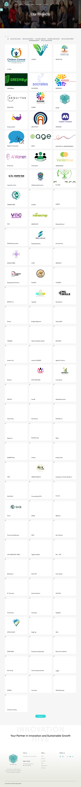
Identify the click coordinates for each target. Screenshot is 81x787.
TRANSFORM (16, 193)
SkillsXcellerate (40, 232)
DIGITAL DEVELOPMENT (67, 39)
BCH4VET (64, 329)
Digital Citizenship (16, 135)
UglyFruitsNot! (40, 543)
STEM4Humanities (16, 232)
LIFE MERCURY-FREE (16, 543)
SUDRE (40, 96)
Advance (16, 427)
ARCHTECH (40, 116)
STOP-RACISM (40, 368)
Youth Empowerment (40, 659)
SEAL (65, 427)
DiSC (40, 524)
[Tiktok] (72, 756)
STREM (16, 679)
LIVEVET (40, 48)
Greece (35, 756)
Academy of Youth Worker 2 (64, 465)
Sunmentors (65, 232)
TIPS (16, 465)
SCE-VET (40, 562)
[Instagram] (67, 756)
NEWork (65, 504)
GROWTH (64, 252)
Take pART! (65, 310)
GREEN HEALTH (40, 465)
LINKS (65, 659)
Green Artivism (40, 582)
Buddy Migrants (40, 310)
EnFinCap (16, 659)
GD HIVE (65, 582)
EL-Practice (16, 582)
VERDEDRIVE (64, 154)
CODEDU (65, 271)
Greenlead (40, 154)
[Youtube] (70, 756)
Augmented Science (16, 271)
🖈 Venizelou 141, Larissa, (28, 756)
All (8, 39)
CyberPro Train (16, 174)
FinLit (16, 504)
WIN (64, 621)
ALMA (65, 96)
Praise (16, 310)
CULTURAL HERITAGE (40, 39)
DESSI (40, 504)
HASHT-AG (65, 48)
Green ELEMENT (40, 349)
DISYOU (16, 388)
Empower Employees (40, 640)
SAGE (40, 135)
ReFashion (16, 562)
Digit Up (40, 621)
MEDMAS (64, 116)
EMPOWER (16, 640)
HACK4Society (65, 679)
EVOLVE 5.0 (65, 407)
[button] (1, 9)
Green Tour (16, 349)
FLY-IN (64, 485)
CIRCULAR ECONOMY (27, 39)
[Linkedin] (62, 756)
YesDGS (40, 290)
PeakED (40, 271)
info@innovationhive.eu (29, 763)
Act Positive (65, 524)
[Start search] (5, 36)
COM (40, 252)
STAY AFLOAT (16, 621)
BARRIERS (64, 77)
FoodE (40, 388)
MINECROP (40, 213)
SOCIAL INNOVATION (46, 40)
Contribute (64, 368)
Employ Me (65, 446)
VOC (16, 213)
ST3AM (40, 193)
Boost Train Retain (64, 640)
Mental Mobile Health (40, 329)
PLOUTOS (16, 485)
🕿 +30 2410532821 (27, 765)
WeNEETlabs (16, 446)
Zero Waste (65, 562)
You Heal (40, 679)
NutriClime (40, 407)
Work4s (16, 368)
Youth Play (16, 407)
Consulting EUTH (40, 485)
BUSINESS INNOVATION (53, 39)
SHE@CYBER (16, 252)
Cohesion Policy (16, 698)
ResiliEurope (40, 426)
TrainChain (16, 601)
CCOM (16, 53)
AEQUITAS (16, 96)
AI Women (16, 154)
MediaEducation (65, 388)
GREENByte (16, 77)
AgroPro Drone (64, 349)
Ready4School (65, 213)
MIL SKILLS (65, 290)
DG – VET (64, 543)
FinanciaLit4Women (16, 524)
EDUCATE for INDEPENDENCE (64, 135)
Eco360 (64, 174)
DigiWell (65, 601)
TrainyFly (40, 601)
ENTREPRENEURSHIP (34, 40)
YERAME (16, 329)
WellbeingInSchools (40, 174)
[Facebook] (60, 756)
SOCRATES (40, 77)
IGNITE (64, 193)
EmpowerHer (16, 116)
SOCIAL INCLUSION (15, 39)
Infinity (40, 446)
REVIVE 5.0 (16, 290)
